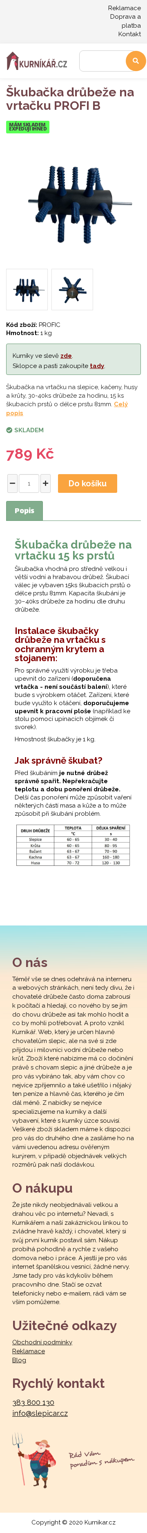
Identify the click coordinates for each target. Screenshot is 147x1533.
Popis (24, 511)
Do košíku (88, 483)
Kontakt (129, 34)
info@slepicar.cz (40, 1413)
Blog (19, 1360)
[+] (45, 483)
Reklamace (124, 8)
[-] (12, 483)
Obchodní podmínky (42, 1342)
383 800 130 (33, 1402)
